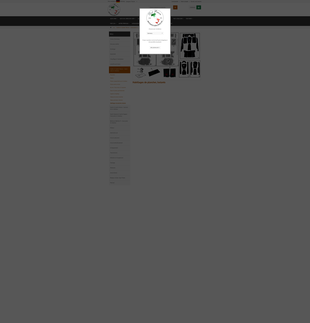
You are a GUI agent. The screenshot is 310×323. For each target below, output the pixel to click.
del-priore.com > (155, 47)
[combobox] (155, 33)
